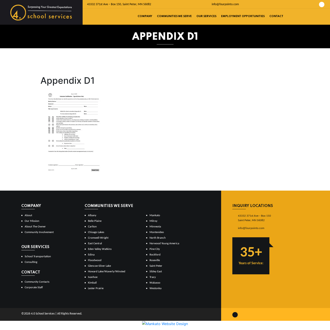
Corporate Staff (34, 287)
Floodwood (94, 260)
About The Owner (35, 226)
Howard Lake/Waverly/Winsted (106, 271)
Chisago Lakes (96, 232)
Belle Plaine (94, 221)
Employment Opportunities (243, 16)
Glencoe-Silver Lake (99, 265)
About (28, 215)
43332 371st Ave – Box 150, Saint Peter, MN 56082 (119, 4)
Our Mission (32, 221)
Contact (276, 16)
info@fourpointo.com (225, 4)
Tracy (153, 277)
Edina (91, 254)
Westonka (155, 288)
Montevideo (157, 232)
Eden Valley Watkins (100, 249)
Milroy (153, 221)
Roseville (155, 260)
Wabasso (155, 282)
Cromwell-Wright (98, 237)
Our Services (206, 16)
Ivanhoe (92, 277)
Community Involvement (39, 232)
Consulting (31, 262)
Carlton (92, 226)
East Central (95, 243)
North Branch (158, 237)
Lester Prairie (95, 288)
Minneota (155, 226)
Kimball (92, 282)
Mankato (155, 215)
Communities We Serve (174, 16)
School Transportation (38, 256)
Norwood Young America (164, 243)
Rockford (155, 254)
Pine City (155, 249)
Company (145, 16)
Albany (92, 215)
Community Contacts (37, 281)
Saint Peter (156, 265)
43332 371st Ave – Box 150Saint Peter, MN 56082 (254, 218)
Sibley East (156, 271)
